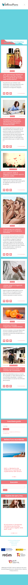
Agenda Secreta (13, 365)
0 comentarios (21, 93)
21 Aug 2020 (6, 321)
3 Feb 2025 (5, 169)
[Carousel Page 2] (13, 476)
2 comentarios (21, 190)
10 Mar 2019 (5, 365)
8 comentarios (21, 254)
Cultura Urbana (13, 169)
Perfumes (12, 71)
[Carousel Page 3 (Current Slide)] (14, 476)
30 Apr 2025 (6, 116)
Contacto (14, 545)
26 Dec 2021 (6, 282)
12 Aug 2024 (6, 226)
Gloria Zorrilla (22, 169)
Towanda (22, 71)
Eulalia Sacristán (21, 282)
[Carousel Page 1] (12, 476)
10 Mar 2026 (6, 71)
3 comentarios (21, 340)
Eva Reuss (22, 365)
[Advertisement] (14, 24)
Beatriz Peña (22, 226)
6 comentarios (21, 386)
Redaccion (22, 116)
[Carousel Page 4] (15, 476)
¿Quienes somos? (14, 542)
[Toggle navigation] (24, 5)
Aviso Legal (14, 543)
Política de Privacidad (14, 540)
